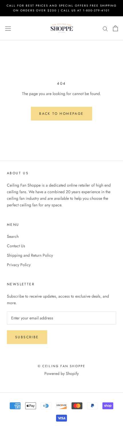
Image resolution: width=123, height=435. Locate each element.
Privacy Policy (19, 265)
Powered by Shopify (61, 373)
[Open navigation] (8, 28)
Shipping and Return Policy (30, 255)
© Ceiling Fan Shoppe (62, 366)
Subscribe (27, 337)
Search (13, 236)
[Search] (105, 28)
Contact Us (16, 246)
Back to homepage (61, 113)
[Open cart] (115, 28)
